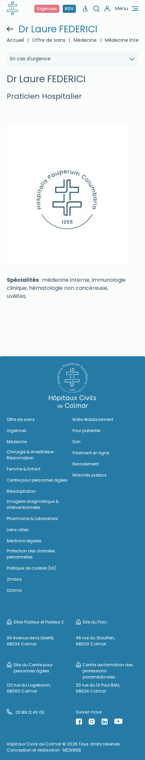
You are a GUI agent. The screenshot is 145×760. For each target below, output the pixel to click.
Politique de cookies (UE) (31, 568)
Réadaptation (21, 491)
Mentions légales (24, 541)
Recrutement (85, 464)
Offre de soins (48, 40)
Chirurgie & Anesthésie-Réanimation (31, 455)
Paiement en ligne (90, 453)
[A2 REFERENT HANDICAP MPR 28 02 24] (86, 8)
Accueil (15, 40)
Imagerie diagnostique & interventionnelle (33, 504)
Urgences (47, 8)
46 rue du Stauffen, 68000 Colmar (95, 641)
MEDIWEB (72, 750)
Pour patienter (86, 430)
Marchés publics (89, 475)
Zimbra (14, 579)
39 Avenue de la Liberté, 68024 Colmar (30, 641)
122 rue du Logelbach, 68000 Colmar (29, 688)
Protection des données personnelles (31, 554)
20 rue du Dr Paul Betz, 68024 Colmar (98, 688)
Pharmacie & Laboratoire (32, 518)
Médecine (17, 442)
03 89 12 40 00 (30, 712)
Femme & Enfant (23, 469)
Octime (14, 590)
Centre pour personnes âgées (37, 480)
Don (76, 442)
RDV (69, 8)
